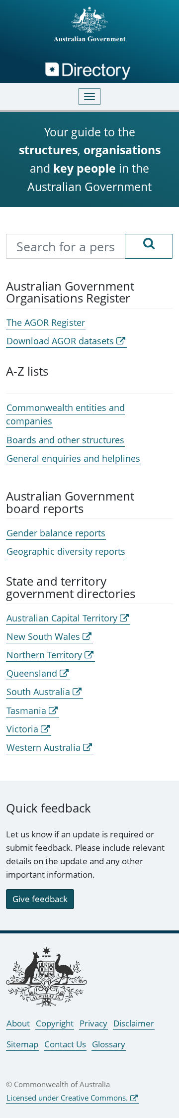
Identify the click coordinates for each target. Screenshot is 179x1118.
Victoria (22, 729)
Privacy (93, 1023)
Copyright (55, 1023)
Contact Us (65, 1044)
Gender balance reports (55, 533)
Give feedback (40, 899)
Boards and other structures (65, 440)
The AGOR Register (45, 322)
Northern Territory (44, 655)
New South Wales (43, 636)
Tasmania (26, 710)
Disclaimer (133, 1023)
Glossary (108, 1044)
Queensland (31, 673)
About (18, 1023)
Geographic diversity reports (65, 551)
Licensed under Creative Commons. (67, 1098)
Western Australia (43, 747)
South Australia (38, 692)
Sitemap (22, 1044)
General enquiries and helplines (73, 458)
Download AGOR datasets (60, 341)
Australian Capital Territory (61, 618)
